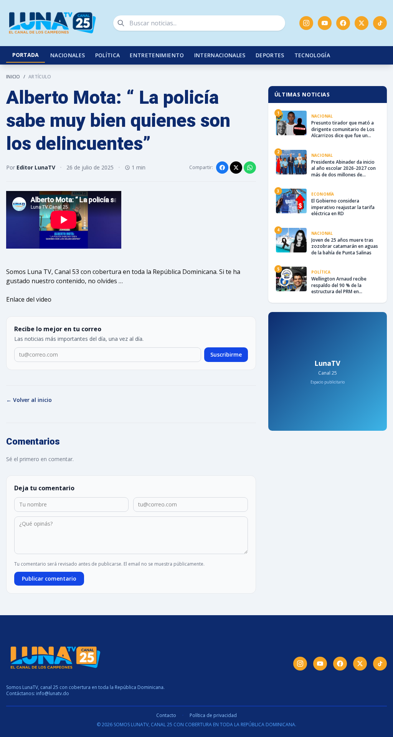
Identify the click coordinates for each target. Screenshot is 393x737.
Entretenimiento (157, 55)
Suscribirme (226, 354)
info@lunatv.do (52, 693)
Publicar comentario (49, 578)
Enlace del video (28, 299)
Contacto (166, 715)
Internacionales (220, 55)
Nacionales (67, 55)
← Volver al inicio (29, 399)
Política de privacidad (213, 715)
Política (107, 55)
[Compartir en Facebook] (222, 167)
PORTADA (25, 54)
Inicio (13, 77)
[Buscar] (121, 23)
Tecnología (312, 55)
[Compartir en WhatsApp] (250, 167)
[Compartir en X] (236, 167)
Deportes (270, 55)
